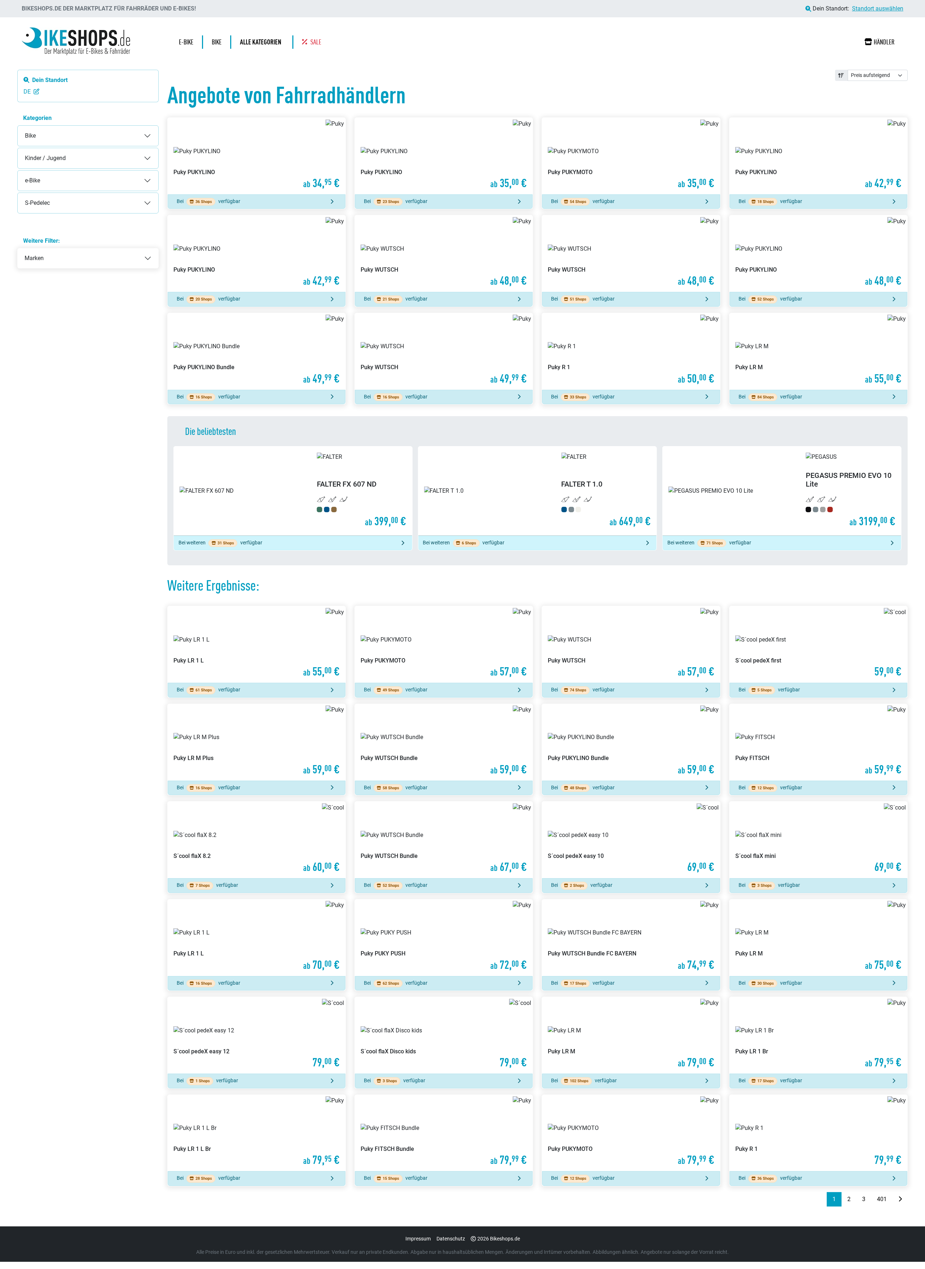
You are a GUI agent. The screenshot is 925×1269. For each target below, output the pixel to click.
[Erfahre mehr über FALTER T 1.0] (293, 490)
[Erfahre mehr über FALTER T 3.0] (782, 490)
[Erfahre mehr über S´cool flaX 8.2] (256, 840)
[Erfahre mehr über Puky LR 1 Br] (818, 1035)
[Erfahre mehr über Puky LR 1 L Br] (256, 1133)
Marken (34, 258)
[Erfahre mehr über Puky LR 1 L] (256, 644)
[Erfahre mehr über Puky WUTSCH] (444, 253)
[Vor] (900, 1199)
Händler (884, 42)
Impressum (418, 1239)
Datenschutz (450, 1239)
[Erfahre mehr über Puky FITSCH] (818, 742)
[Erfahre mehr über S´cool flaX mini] (818, 840)
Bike (23, 129)
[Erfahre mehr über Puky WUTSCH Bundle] (444, 742)
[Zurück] (821, 1199)
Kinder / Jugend (38, 152)
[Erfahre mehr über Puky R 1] (631, 351)
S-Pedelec (30, 197)
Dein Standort (50, 80)
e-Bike (25, 174)
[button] (262, 42)
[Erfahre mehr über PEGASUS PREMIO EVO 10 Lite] (537, 490)
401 (882, 1199)
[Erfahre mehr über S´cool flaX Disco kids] (444, 1035)
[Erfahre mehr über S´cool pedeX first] (818, 644)
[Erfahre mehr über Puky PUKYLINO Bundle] (256, 351)
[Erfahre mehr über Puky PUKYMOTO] (631, 156)
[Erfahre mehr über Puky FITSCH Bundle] (444, 1133)
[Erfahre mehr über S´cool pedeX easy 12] (256, 1035)
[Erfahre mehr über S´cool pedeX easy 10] (631, 840)
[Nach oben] (905, 1249)
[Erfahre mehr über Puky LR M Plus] (256, 742)
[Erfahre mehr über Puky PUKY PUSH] (444, 937)
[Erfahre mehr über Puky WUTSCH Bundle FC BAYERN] (631, 937)
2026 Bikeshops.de (498, 1239)
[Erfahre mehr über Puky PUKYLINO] (256, 156)
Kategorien (37, 118)
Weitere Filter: (41, 240)
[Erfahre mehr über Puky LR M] (818, 351)
